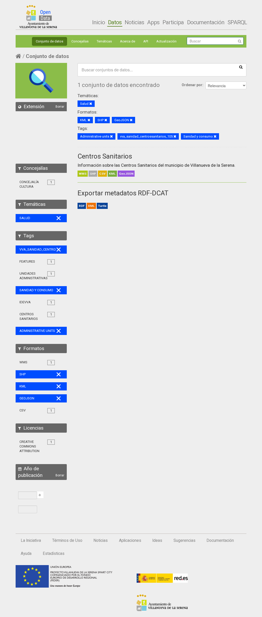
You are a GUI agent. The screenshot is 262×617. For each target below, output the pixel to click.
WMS (82, 173)
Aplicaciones (130, 540)
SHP (93, 173)
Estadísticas (53, 553)
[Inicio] (38, 16)
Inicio (98, 22)
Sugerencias (184, 540)
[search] (241, 67)
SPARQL (237, 22)
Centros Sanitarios (105, 156)
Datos (115, 22)
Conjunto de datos (49, 41)
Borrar (60, 106)
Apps (153, 22)
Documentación (205, 22)
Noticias (134, 22)
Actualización (166, 41)
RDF (82, 206)
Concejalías (80, 41)
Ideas (157, 540)
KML (112, 173)
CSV (102, 173)
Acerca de (127, 41)
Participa (173, 22)
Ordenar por (192, 85)
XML (91, 206)
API (145, 41)
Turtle (102, 206)
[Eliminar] (90, 104)
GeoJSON (126, 173)
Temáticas (104, 41)
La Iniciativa (31, 540)
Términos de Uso (67, 540)
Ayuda (26, 553)
